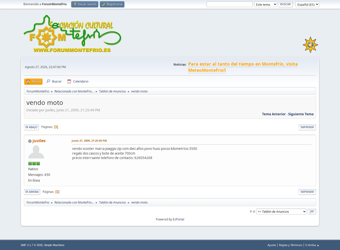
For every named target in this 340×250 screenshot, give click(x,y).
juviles (39, 140)
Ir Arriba (32, 192)
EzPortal (178, 219)
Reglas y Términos (290, 245)
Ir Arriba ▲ (312, 245)
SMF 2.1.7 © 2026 (32, 245)
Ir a (252, 211)
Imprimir (307, 127)
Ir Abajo (31, 127)
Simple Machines (54, 245)
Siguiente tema (301, 114)
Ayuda (272, 245)
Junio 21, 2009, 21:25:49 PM (89, 140)
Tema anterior (274, 114)
